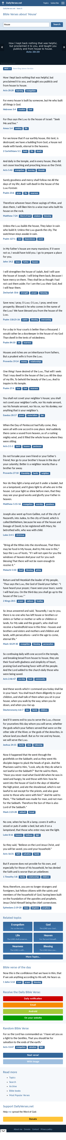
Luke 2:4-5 (8, 535)
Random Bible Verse (16, 1028)
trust (19, 982)
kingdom (35, 908)
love (18, 389)
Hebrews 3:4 (9, 109)
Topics (46, 3)
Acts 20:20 (8, 90)
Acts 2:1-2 (8, 446)
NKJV (6, 69)
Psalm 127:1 (9, 239)
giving (38, 570)
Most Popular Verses (19, 1095)
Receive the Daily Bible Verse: (22, 992)
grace (19, 193)
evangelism (31, 91)
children (44, 710)
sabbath (22, 812)
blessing (34, 320)
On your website (33, 1018)
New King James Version (23, 69)
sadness (30, 601)
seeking (18, 129)
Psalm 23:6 (8, 193)
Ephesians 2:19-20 (12, 908)
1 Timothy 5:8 (10, 877)
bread (31, 812)
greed (21, 416)
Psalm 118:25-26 (11, 320)
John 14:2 (8, 262)
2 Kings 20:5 (9, 601)
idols (29, 745)
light (37, 835)
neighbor (45, 473)
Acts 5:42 (7, 170)
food (21, 570)
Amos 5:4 (8, 128)
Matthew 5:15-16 (12, 504)
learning (19, 91)
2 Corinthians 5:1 (12, 151)
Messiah (41, 170)
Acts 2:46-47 (9, 679)
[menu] (63, 4)
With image (33, 1061)
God (30, 110)
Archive (13, 1086)
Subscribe (55, 3)
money (24, 362)
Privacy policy (46, 1129)
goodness (50, 504)
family (35, 473)
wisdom (37, 216)
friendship (25, 473)
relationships (35, 362)
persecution (48, 644)
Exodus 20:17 (10, 415)
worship (39, 504)
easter (25, 320)
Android (33, 1011)
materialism (32, 416)
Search (19, 9)
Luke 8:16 (8, 835)
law (42, 416)
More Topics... (33, 957)
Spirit (18, 446)
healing (40, 601)
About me (18, 1129)
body (25, 151)
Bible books (15, 1091)
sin (19, 343)
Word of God (25, 216)
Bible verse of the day (17, 967)
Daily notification (33, 998)
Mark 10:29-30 (10, 644)
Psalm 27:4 (8, 388)
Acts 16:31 (8, 854)
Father (26, 262)
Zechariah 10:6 (10, 293)
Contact (35, 1129)
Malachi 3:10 (9, 570)
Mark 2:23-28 (10, 812)
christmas (20, 535)
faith (18, 854)
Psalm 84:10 (9, 342)
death (39, 151)
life (26, 129)
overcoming (46, 320)
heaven (35, 262)
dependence (30, 239)
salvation (27, 854)
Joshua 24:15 (9, 745)
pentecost (37, 446)
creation (21, 110)
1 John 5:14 (9, 982)
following (38, 745)
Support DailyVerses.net (18, 1106)
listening (47, 216)
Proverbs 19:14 (11, 361)
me (10, 1112)
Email (33, 1005)
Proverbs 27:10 (11, 473)
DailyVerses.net (9, 9)
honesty (19, 835)
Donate (33, 1119)
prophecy (46, 908)
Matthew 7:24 (10, 216)
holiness (29, 835)
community (40, 679)
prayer (34, 293)
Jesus (18, 262)
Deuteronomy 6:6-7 (13, 710)
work (41, 239)
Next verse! (33, 1055)
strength (24, 293)
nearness (34, 193)
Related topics (12, 917)
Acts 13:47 (8, 1047)
